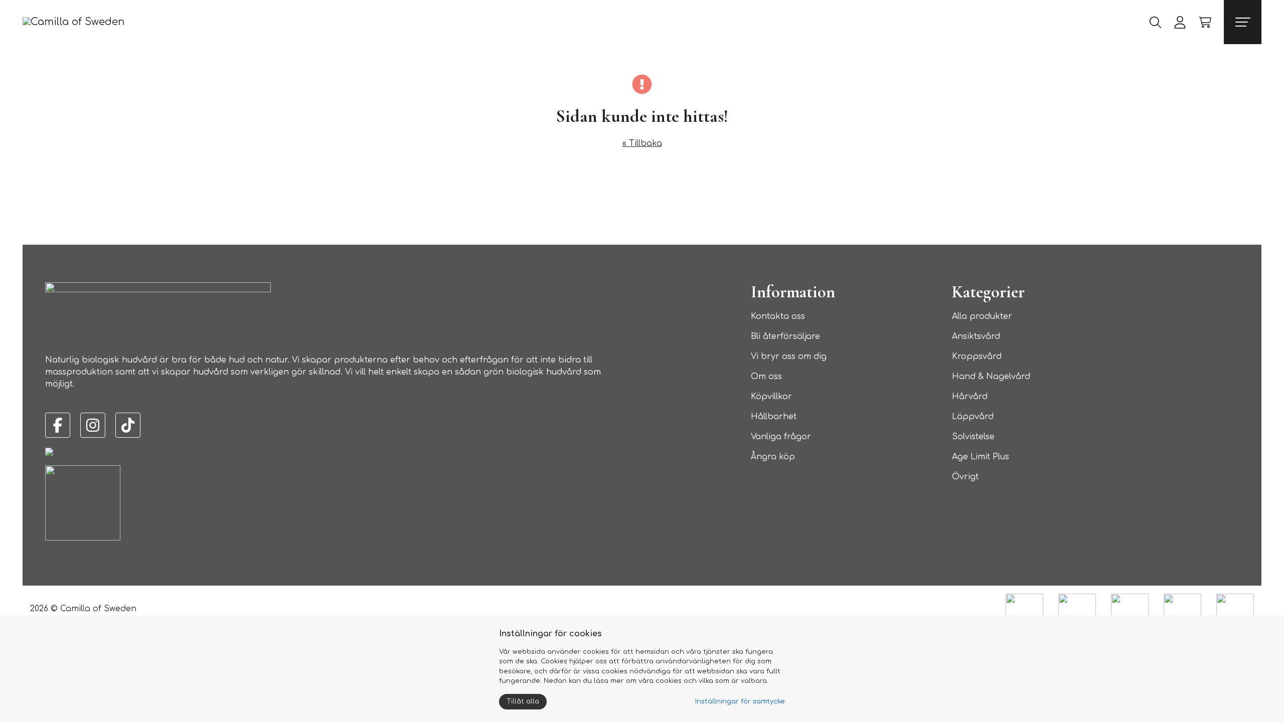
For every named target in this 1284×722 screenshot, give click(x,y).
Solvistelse (973, 436)
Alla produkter (982, 316)
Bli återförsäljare (785, 336)
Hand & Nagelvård (991, 376)
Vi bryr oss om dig (789, 356)
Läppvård (973, 416)
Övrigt (965, 476)
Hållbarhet (773, 416)
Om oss (766, 376)
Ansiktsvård (976, 336)
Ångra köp (773, 456)
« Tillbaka (642, 143)
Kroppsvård (977, 356)
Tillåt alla (523, 701)
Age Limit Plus (980, 456)
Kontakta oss (778, 316)
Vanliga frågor (781, 436)
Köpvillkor (771, 396)
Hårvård (970, 396)
